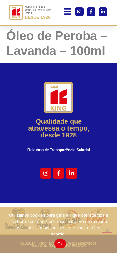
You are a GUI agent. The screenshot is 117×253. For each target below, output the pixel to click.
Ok (60, 243)
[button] (68, 13)
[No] (107, 230)
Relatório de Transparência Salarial (58, 150)
